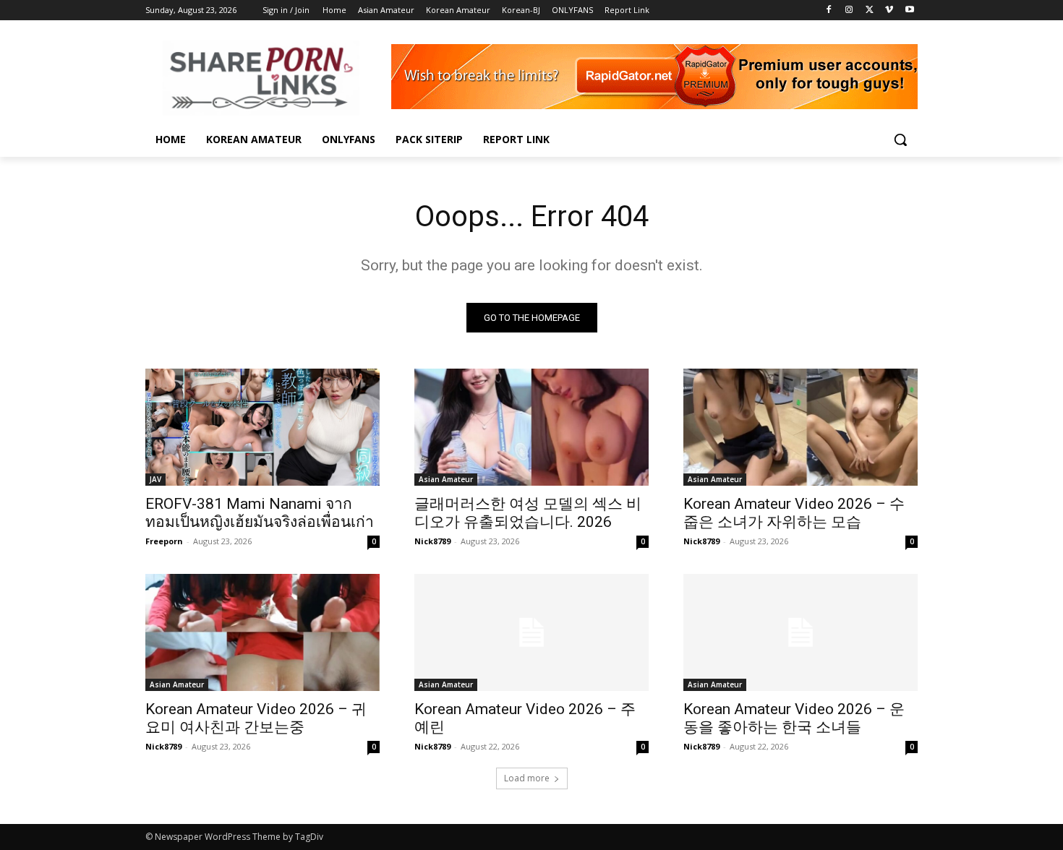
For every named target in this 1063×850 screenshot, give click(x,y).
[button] (900, 139)
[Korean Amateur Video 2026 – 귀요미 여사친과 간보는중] (262, 632)
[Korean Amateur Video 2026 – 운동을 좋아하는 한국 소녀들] (800, 632)
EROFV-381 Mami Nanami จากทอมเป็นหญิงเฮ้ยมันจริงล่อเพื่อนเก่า (259, 513)
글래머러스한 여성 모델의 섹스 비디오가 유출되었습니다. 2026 (527, 513)
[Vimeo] (889, 10)
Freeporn (164, 541)
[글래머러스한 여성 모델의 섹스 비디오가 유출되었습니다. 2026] (531, 427)
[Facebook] (829, 10)
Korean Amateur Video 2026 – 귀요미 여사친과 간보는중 (256, 718)
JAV (155, 479)
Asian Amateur (446, 479)
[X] (869, 10)
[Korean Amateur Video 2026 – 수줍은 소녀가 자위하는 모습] (800, 427)
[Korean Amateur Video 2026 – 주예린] (531, 632)
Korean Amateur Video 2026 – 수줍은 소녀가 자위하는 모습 (794, 513)
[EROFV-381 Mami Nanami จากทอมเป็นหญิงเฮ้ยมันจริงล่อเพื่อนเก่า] (262, 427)
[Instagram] (849, 10)
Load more (527, 778)
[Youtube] (909, 10)
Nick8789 (432, 541)
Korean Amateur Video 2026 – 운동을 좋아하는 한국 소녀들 (794, 718)
